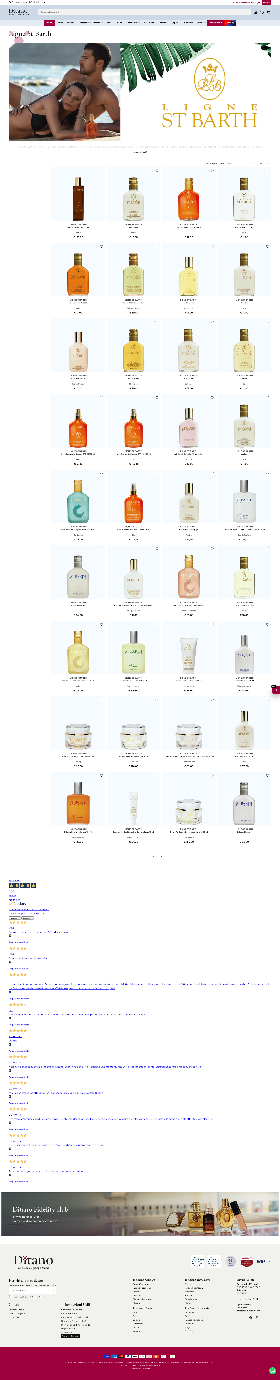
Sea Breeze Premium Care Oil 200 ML (78, 681)
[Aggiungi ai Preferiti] (101, 170)
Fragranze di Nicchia (90, 23)
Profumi (70, 23)
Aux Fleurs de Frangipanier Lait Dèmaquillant (133, 605)
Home (108, 23)
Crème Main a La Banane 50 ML (188, 681)
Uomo (163, 23)
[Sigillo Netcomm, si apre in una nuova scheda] (230, 1261)
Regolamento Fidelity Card (74, 1317)
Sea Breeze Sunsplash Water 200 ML (188, 605)
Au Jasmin (188, 378)
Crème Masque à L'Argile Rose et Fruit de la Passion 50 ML (189, 756)
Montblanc (138, 1323)
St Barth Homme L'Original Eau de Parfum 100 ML (244, 529)
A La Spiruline (133, 378)
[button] (71, 23)
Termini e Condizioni (128, 1365)
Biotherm (189, 1291)
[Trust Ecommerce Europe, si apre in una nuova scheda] (198, 1261)
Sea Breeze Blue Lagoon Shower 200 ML (78, 529)
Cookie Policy (154, 1365)
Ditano (212, 1362)
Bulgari (136, 1320)
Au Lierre (244, 378)
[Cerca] (248, 12)
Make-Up (132, 23)
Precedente (15, 918)
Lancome (189, 1312)
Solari (120, 23)
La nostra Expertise (18, 1313)
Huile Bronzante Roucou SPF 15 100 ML (133, 529)
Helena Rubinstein (194, 1288)
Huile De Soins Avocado (78, 303)
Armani (136, 1291)
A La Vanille (133, 227)
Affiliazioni (66, 1332)
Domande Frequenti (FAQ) (74, 1321)
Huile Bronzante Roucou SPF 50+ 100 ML (133, 454)
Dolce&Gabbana (141, 1284)
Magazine (267, 2)
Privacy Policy (38, 1297)
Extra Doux (189, 303)
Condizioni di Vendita (71, 1309)
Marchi (199, 23)
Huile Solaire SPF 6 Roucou (189, 227)
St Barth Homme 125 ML (244, 681)
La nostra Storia (16, 1309)
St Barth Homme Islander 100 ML (78, 832)
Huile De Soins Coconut (244, 227)
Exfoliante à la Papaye (188, 529)
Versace (136, 1331)
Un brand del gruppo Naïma (244, 2)
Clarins (188, 1303)
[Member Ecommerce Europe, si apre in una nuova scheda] (214, 1261)
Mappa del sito (68, 1328)
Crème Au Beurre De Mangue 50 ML (133, 756)
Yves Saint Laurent (141, 1288)
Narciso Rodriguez (194, 1320)
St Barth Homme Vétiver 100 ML (133, 681)
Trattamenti (149, 23)
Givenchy (189, 1323)
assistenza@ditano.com (248, 1310)
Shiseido (189, 1295)
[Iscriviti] (52, 1290)
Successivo (28, 918)
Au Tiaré (244, 303)
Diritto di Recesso (70, 1336)
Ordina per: (211, 163)
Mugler (188, 1327)
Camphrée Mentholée (244, 605)
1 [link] (153, 856)
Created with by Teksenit (140, 1368)
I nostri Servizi (15, 1317)
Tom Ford (189, 1331)
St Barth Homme (78, 605)
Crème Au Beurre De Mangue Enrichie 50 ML (189, 832)
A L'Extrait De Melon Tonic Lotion (188, 454)
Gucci (187, 1316)
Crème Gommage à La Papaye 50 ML (78, 756)
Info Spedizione (69, 1313)
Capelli (175, 23)
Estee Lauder (191, 1299)
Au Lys (244, 454)
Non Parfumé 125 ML (244, 756)
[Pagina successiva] (169, 857)
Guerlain (137, 1295)
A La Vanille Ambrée (78, 378)
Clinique (137, 1303)
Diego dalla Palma (142, 1299)
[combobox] (144, 12)
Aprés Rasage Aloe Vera (133, 303)
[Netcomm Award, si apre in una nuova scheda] (247, 1261)
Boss (135, 1316)
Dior (135, 1312)
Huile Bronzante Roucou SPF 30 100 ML (78, 454)
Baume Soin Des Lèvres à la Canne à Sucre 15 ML (133, 832)
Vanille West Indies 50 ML (78, 227)
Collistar (189, 1284)
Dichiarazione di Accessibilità (75, 1325)
